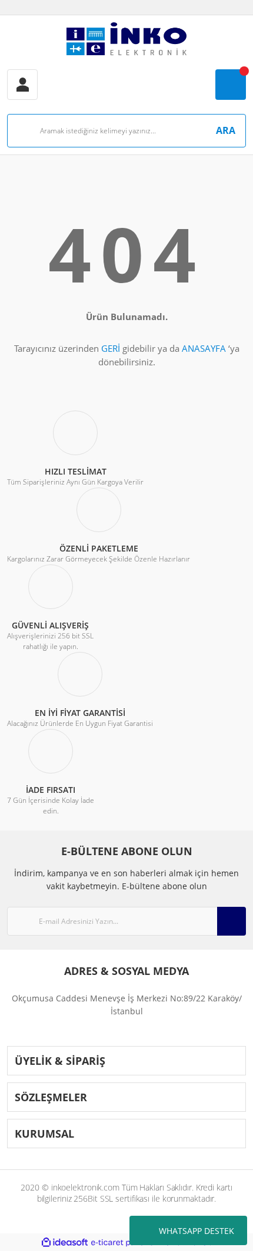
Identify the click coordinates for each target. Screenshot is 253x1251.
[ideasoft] (64, 1242)
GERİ (110, 348)
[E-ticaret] (125, 1242)
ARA (225, 130)
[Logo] (126, 38)
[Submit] (231, 921)
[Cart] (230, 84)
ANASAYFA (204, 348)
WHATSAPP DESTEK (196, 1230)
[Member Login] (22, 84)
